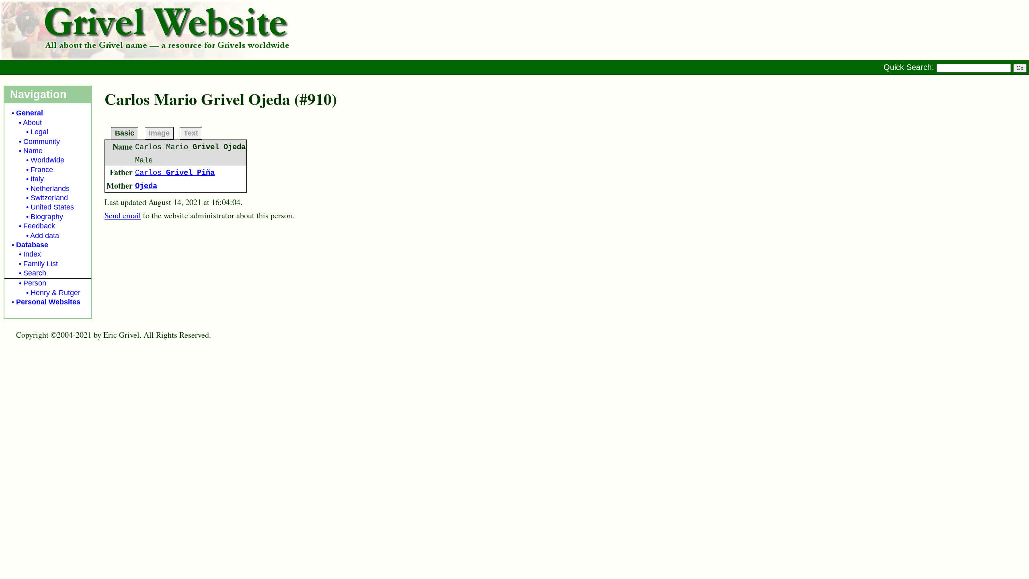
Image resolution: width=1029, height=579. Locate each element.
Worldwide (47, 160)
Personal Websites (48, 302)
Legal (39, 132)
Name (33, 151)
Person (34, 283)
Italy (37, 179)
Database (32, 245)
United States (52, 207)
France (42, 170)
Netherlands (50, 189)
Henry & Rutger (55, 293)
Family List (40, 264)
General (29, 113)
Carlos (175, 172)
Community (41, 142)
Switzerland (49, 198)
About (32, 123)
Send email (123, 215)
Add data (44, 236)
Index (32, 254)
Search (34, 273)
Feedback (39, 226)
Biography (47, 217)
